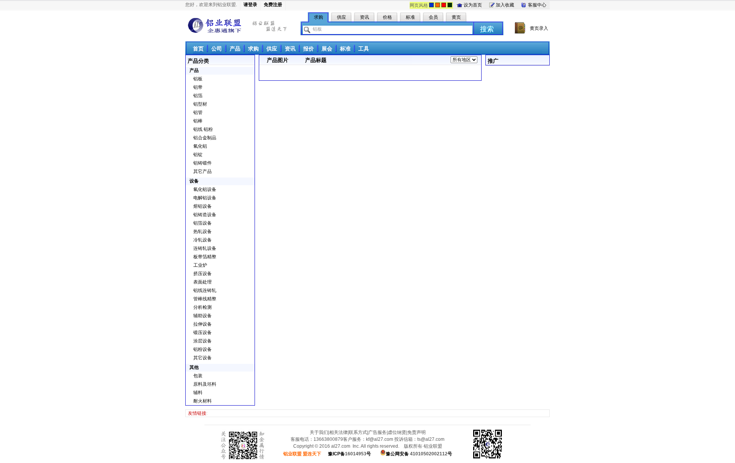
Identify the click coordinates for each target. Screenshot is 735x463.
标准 (345, 49)
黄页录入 (539, 28)
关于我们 (319, 432)
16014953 (349, 453)
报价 (308, 49)
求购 (253, 49)
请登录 (250, 4)
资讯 (290, 49)
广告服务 (377, 432)
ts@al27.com (430, 439)
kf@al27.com (379, 439)
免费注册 (273, 4)
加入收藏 (505, 5)
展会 (327, 49)
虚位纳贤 (397, 432)
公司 (216, 49)
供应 (271, 49)
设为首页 (473, 5)
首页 (198, 49)
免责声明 (416, 432)
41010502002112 (419, 453)
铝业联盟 (214, 25)
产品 (235, 49)
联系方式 (358, 432)
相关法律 (338, 432)
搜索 (487, 29)
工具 (363, 49)
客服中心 (537, 5)
